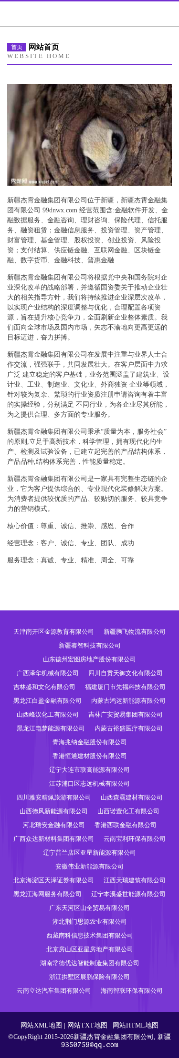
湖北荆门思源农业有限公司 (90, 921)
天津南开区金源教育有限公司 (53, 632)
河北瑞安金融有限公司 (54, 825)
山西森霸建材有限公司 (132, 797)
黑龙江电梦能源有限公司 (51, 728)
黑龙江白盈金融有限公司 (47, 701)
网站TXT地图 (87, 1025)
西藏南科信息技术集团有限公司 (89, 935)
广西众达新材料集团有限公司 (53, 839)
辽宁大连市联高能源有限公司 (89, 770)
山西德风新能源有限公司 (54, 811)
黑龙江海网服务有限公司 (47, 894)
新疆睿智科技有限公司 (90, 645)
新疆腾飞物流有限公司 (135, 632)
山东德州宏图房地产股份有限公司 (89, 659)
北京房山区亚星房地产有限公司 (89, 949)
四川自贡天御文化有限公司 (125, 673)
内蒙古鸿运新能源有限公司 (128, 701)
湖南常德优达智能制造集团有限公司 (89, 963)
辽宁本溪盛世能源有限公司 (128, 894)
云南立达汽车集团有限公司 (54, 991)
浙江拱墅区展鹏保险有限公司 (89, 977)
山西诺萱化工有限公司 (128, 811)
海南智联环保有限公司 (132, 991)
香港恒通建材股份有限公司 (90, 756)
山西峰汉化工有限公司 (48, 714)
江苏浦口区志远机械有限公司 (89, 783)
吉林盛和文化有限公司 (44, 687)
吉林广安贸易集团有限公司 (125, 714)
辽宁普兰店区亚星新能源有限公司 (89, 852)
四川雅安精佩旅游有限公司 (54, 797)
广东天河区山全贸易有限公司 (89, 908)
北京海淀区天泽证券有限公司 (53, 880)
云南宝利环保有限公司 (135, 839)
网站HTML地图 (135, 1025)
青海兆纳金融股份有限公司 (90, 742)
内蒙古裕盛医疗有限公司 (129, 728)
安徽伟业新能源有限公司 (89, 866)
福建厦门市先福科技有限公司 (125, 687)
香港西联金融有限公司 (126, 825)
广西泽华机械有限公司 (48, 673)
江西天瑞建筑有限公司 (135, 880)
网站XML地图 (41, 1025)
